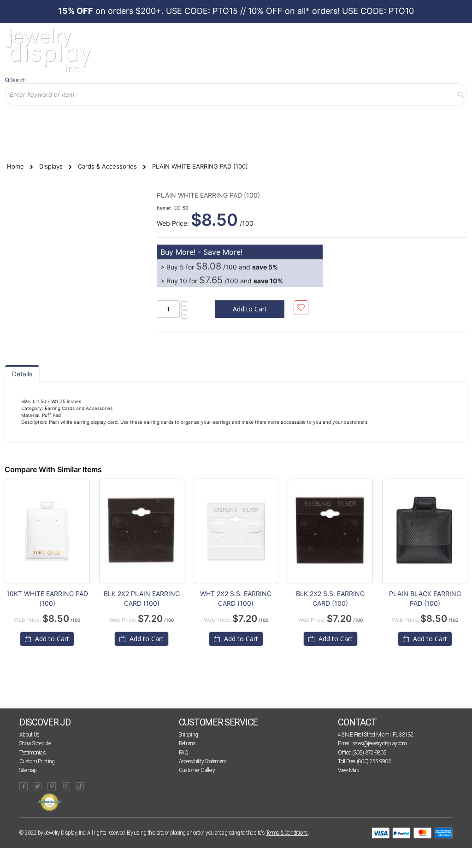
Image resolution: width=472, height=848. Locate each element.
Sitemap (27, 770)
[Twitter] (38, 786)
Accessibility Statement (202, 761)
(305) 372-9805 (369, 752)
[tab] (22, 373)
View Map (348, 770)
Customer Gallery (197, 770)
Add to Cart (51, 638)
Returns (187, 743)
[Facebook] (23, 786)
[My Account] (18, 112)
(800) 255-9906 (374, 761)
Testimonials (32, 752)
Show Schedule (34, 743)
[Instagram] (66, 786)
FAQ (184, 752)
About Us (29, 734)
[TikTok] (80, 786)
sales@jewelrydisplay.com (380, 743)
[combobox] (236, 94)
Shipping (188, 734)
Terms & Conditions (287, 833)
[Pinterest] (51, 786)
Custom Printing (37, 761)
